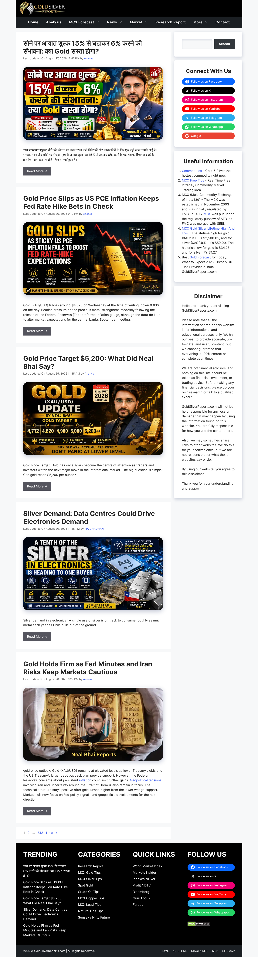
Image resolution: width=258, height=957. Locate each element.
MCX (207, 214)
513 (41, 833)
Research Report (170, 22)
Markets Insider (144, 872)
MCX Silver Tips (90, 879)
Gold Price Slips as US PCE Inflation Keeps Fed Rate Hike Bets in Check (91, 202)
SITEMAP (228, 951)
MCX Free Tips (193, 180)
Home (33, 22)
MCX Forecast (81, 22)
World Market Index (147, 866)
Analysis (54, 22)
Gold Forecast (200, 257)
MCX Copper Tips (91, 898)
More (198, 22)
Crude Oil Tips (89, 892)
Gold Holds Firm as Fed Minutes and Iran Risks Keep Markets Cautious (87, 668)
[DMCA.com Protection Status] (199, 925)
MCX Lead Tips (89, 904)
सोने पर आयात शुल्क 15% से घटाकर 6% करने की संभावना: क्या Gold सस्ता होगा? (82, 47)
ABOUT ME (180, 951)
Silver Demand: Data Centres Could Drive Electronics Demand (45, 914)
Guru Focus (141, 898)
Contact (223, 22)
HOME (165, 951)
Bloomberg (141, 892)
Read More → (37, 171)
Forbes (138, 904)
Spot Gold (85, 885)
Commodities (192, 171)
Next (51, 833)
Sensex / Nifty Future (94, 917)
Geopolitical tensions (145, 780)
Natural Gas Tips (91, 911)
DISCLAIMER (199, 951)
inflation (85, 780)
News (112, 22)
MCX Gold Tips (89, 872)
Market (136, 22)
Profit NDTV (142, 885)
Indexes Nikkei (144, 879)
